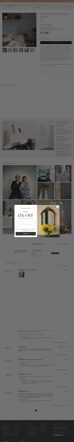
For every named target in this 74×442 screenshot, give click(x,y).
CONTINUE (26, 233)
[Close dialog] (57, 206)
